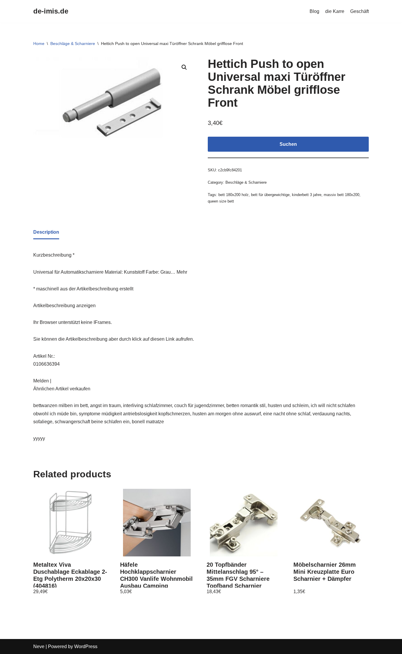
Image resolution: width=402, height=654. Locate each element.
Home (38, 43)
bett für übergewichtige (270, 195)
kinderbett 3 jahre (306, 195)
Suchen (288, 144)
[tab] (46, 232)
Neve (38, 646)
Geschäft (359, 11)
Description (46, 232)
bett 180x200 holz (233, 195)
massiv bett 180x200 (341, 195)
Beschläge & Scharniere (72, 43)
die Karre (334, 11)
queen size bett (221, 201)
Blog (314, 11)
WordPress (85, 646)
